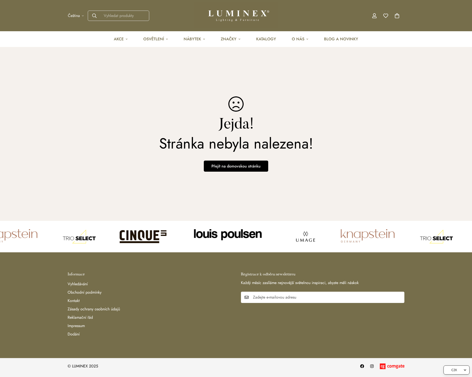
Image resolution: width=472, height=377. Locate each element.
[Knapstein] (362, 236)
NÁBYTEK (192, 39)
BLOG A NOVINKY (341, 39)
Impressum (76, 326)
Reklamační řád (80, 317)
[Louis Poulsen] (224, 236)
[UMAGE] (299, 236)
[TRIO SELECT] (72, 236)
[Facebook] (362, 366)
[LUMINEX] (236, 15)
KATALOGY (266, 39)
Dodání (74, 334)
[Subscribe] (399, 297)
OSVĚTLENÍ (153, 39)
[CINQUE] (136, 236)
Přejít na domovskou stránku (236, 166)
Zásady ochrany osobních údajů (94, 309)
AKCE (119, 39)
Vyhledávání (78, 284)
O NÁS (298, 39)
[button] (397, 15)
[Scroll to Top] (462, 350)
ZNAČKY (228, 39)
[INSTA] (372, 366)
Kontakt (74, 300)
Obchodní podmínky (85, 292)
